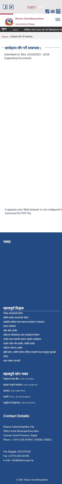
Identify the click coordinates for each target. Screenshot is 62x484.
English (31, 6)
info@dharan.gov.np (22, 460)
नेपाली (41, 6)
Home (5, 36)
